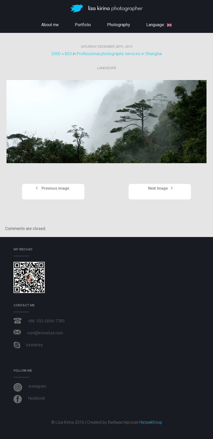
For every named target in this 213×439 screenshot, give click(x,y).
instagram (37, 386)
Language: (156, 24)
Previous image (55, 188)
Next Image (158, 188)
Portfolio (83, 24)
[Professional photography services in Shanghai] (106, 121)
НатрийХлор (150, 422)
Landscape (106, 68)
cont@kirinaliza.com (45, 332)
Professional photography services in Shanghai (119, 53)
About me (50, 24)
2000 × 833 (61, 53)
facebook (36, 398)
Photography (118, 24)
